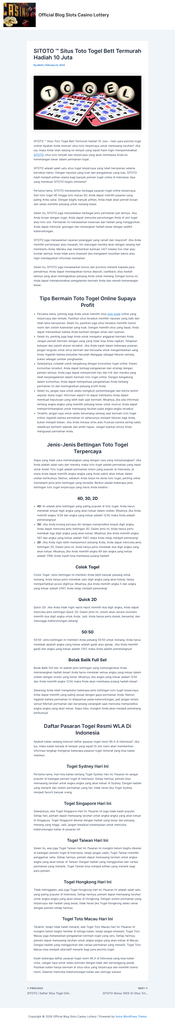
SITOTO (38, 155)
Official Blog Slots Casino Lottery (73, 14)
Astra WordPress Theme (131, 1016)
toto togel (113, 314)
